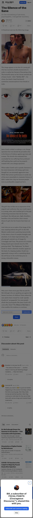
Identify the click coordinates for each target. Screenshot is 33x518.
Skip (16, 513)
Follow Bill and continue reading (16, 508)
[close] (29, 482)
